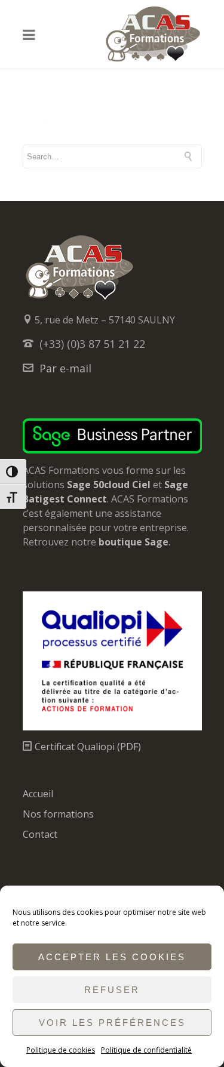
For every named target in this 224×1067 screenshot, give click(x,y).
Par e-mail (65, 368)
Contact (40, 834)
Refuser (112, 990)
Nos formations (58, 814)
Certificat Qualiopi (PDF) (86, 746)
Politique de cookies (60, 1050)
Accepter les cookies (112, 957)
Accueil (38, 793)
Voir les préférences (112, 1022)
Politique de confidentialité (146, 1050)
